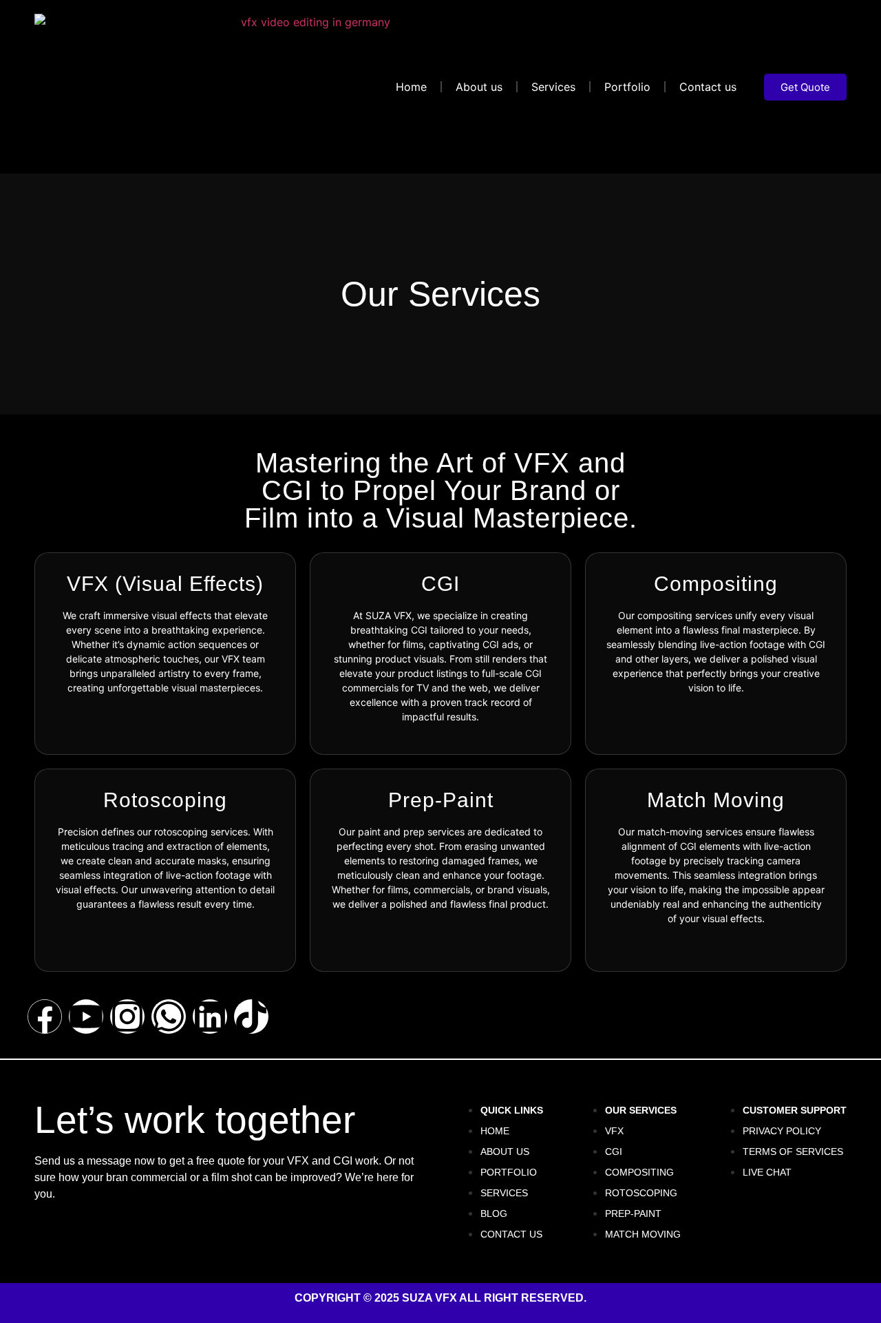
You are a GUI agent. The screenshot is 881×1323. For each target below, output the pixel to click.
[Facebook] (45, 1016)
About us (479, 87)
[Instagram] (127, 1016)
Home (411, 87)
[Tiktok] (251, 1016)
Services (553, 87)
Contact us (707, 87)
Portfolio (627, 87)
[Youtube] (86, 1016)
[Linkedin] (210, 1016)
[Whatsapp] (168, 1016)
